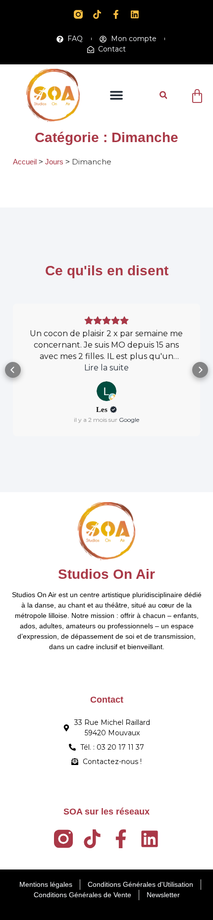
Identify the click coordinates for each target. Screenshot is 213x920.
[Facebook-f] (115, 14)
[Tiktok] (97, 14)
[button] (116, 95)
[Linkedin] (134, 14)
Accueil (25, 161)
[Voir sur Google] (17, 391)
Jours (54, 161)
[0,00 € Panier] (197, 96)
